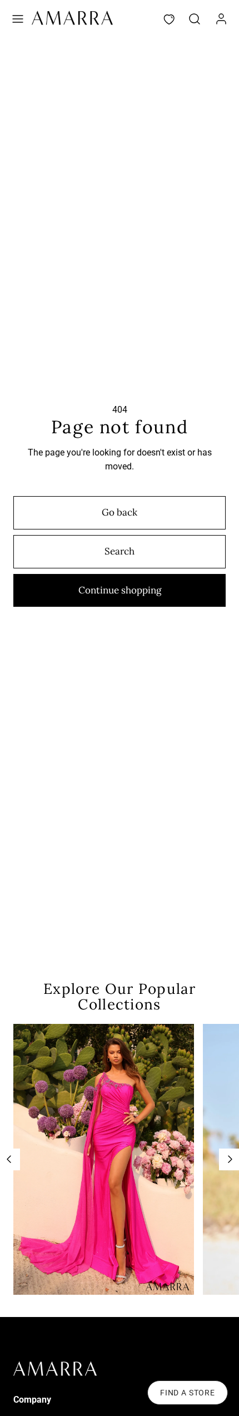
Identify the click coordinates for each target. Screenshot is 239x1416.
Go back (119, 512)
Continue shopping (119, 590)
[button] (17, 19)
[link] (221, 19)
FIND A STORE (187, 1392)
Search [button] (119, 551)
